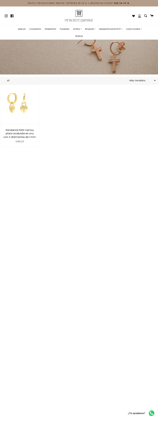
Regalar (89, 29)
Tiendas (79, 36)
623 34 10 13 (121, 3)
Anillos (22, 29)
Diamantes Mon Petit (110, 29)
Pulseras (64, 29)
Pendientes (50, 29)
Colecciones (133, 29)
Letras (76, 29)
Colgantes (35, 29)
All (8, 80)
